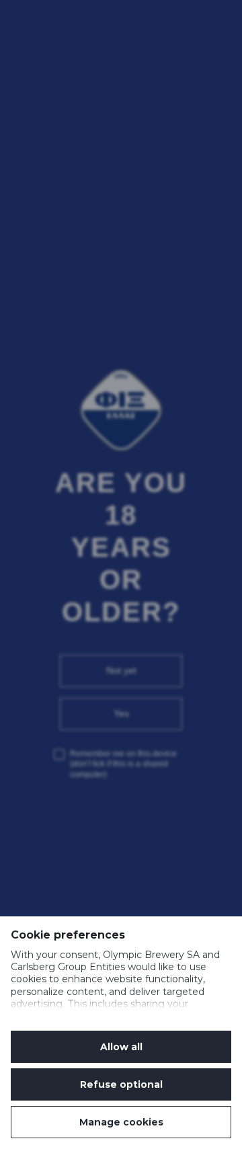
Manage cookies (121, 1122)
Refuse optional (121, 1084)
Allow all (121, 1047)
